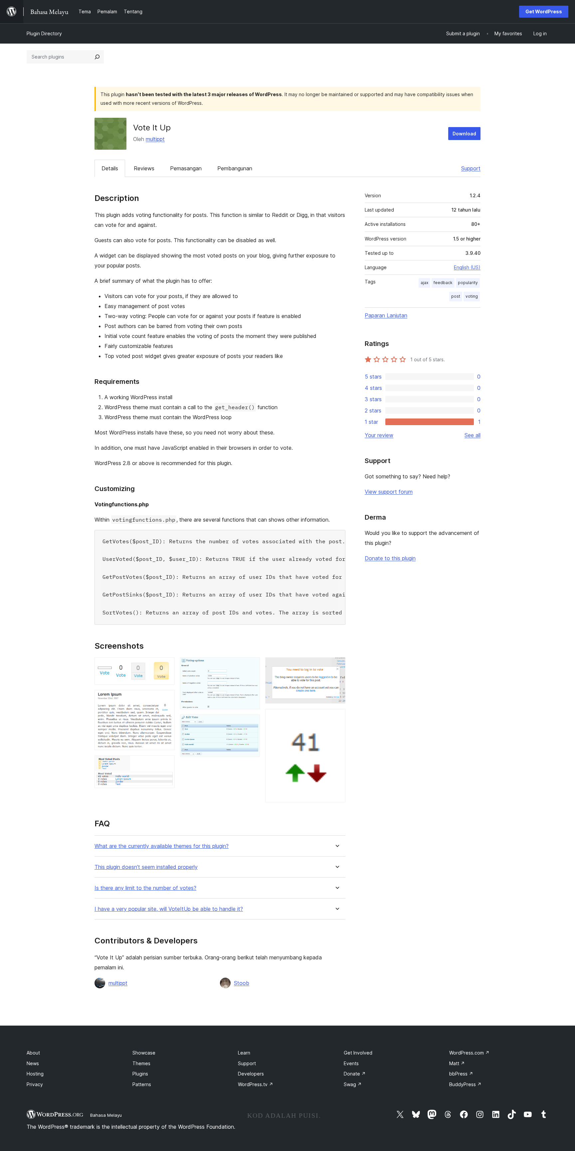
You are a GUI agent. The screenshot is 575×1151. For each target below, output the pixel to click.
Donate (355, 1073)
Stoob (241, 983)
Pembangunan (234, 168)
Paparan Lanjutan (386, 315)
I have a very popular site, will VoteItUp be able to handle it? (169, 909)
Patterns (141, 1084)
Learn (244, 1053)
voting (472, 296)
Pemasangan (186, 168)
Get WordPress (543, 11)
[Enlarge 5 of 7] (251, 723)
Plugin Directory (44, 33)
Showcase (143, 1053)
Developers (251, 1073)
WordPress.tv (255, 1084)
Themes (141, 1063)
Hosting (35, 1073)
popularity (468, 282)
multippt (155, 139)
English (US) (467, 267)
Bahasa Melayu (106, 1115)
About (33, 1053)
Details (109, 168)
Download (464, 133)
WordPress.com (469, 1053)
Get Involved (358, 1053)
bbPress (461, 1073)
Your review (379, 435)
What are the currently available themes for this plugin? (162, 846)
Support (470, 168)
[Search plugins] (97, 57)
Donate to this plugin (390, 558)
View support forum (389, 491)
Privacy (35, 1084)
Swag (353, 1084)
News (33, 1063)
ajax (424, 282)
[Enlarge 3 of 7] (165, 764)
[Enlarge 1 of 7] (165, 666)
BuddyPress (465, 1084)
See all (472, 435)
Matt (457, 1063)
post (455, 296)
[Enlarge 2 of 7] (165, 699)
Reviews (144, 168)
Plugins (140, 1073)
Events (351, 1063)
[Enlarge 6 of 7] (336, 666)
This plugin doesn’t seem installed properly (146, 867)
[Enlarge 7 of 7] (336, 718)
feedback (443, 282)
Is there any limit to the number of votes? (145, 888)
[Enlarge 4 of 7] (251, 666)
